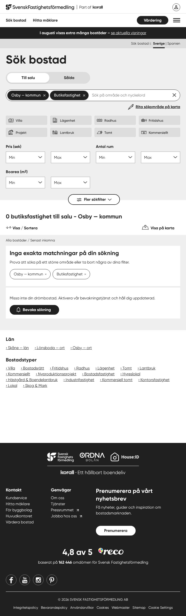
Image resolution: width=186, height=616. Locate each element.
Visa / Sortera (25, 228)
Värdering (153, 20)
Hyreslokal (131, 374)
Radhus (83, 368)
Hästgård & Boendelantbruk (33, 379)
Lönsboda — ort (51, 347)
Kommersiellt (19, 374)
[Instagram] (38, 580)
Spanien (173, 43)
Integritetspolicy (26, 607)
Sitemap (139, 607)
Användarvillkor (82, 607)
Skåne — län (18, 347)
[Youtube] (24, 580)
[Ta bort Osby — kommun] (44, 274)
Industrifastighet (80, 379)
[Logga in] (176, 7)
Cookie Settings (160, 607)
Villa (11, 368)
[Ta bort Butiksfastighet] (84, 274)
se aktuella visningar (128, 33)
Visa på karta (162, 228)
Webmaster (121, 607)
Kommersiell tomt (117, 379)
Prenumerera (115, 530)
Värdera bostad (20, 522)
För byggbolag (19, 510)
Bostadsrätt (33, 368)
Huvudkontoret (19, 516)
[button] (176, 20)
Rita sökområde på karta (158, 106)
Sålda (69, 77)
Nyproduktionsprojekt (57, 374)
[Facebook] (11, 580)
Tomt (127, 368)
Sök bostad (16, 20)
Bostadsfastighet (99, 374)
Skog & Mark (36, 385)
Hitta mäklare (18, 504)
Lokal (12, 385)
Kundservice (16, 498)
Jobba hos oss (64, 516)
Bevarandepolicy (54, 607)
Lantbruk (147, 368)
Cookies (103, 607)
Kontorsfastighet (155, 379)
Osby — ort (82, 347)
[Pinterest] (51, 580)
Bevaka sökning (37, 309)
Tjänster (58, 504)
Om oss (57, 498)
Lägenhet (106, 368)
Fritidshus (60, 368)
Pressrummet (62, 510)
